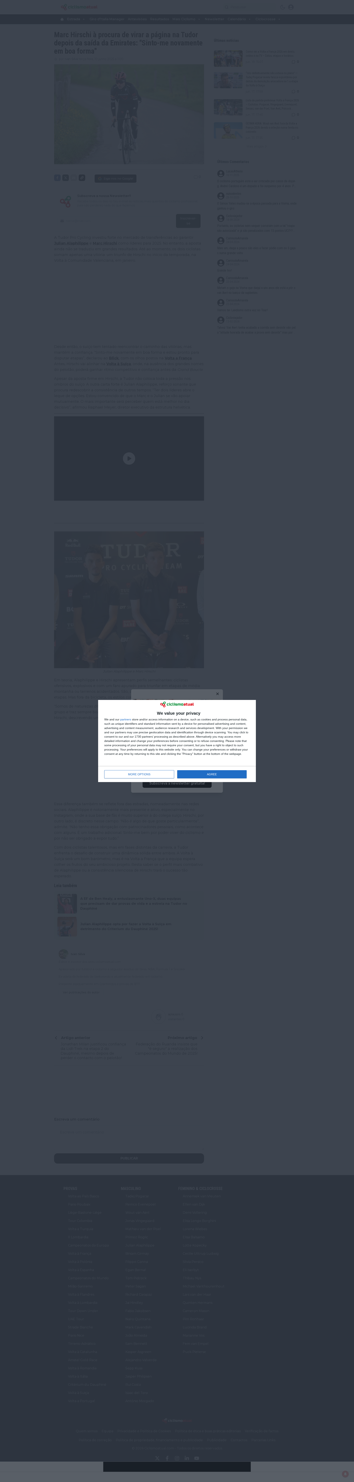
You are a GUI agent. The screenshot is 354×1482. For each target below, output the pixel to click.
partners (125, 719)
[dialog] (177, 741)
